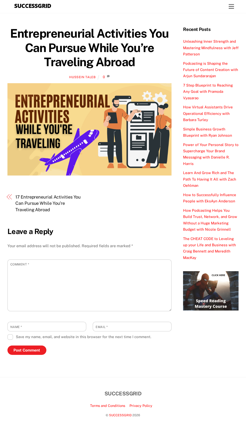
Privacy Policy (140, 406)
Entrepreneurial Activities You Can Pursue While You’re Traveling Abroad (89, 47)
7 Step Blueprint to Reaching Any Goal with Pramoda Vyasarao (208, 91)
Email (102, 327)
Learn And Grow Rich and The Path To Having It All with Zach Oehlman (209, 179)
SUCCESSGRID (120, 415)
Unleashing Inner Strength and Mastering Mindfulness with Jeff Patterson (211, 47)
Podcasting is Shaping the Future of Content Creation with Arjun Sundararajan (210, 69)
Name (16, 327)
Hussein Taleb (82, 77)
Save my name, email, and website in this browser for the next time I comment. (83, 337)
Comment (19, 264)
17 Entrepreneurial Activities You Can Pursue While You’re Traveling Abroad (48, 203)
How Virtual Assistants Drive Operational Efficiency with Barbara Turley (208, 113)
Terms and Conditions (107, 406)
